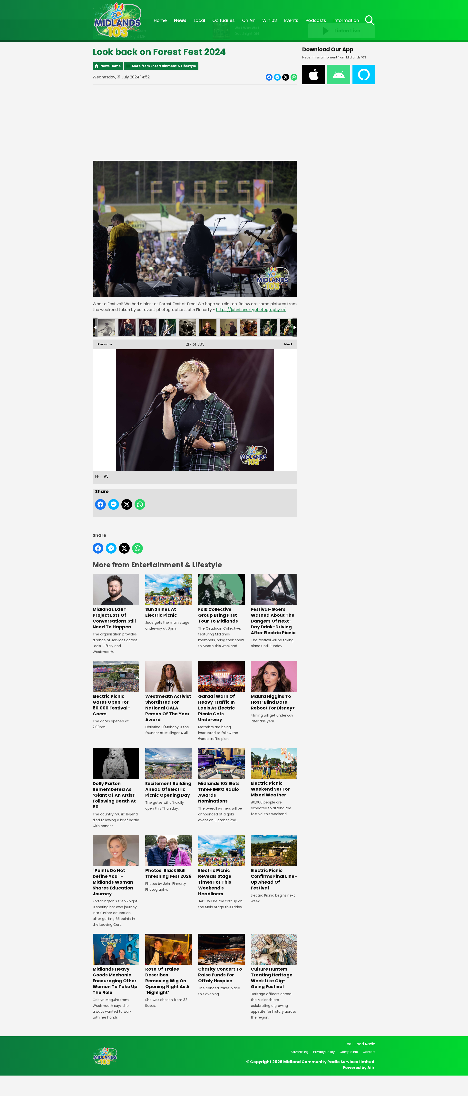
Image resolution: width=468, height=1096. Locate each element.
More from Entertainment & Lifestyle (164, 66)
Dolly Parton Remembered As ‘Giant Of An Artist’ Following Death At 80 (114, 795)
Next (285, 344)
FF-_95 (147, 327)
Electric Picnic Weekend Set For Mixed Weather (270, 789)
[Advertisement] (195, 123)
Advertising (299, 1051)
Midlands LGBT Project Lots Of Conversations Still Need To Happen (114, 618)
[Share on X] (285, 77)
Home (160, 20)
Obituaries (223, 20)
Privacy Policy (324, 1051)
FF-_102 (268, 327)
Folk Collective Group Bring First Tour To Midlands (218, 615)
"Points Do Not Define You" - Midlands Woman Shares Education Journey (113, 882)
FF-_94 (127, 327)
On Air (248, 20)
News (180, 20)
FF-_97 (167, 327)
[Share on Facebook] (269, 77)
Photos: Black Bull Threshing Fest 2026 (168, 873)
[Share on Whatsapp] (294, 77)
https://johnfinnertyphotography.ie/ (251, 309)
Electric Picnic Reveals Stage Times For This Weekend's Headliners (214, 882)
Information (346, 20)
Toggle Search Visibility (370, 25)
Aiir (370, 1067)
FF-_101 (248, 327)
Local (199, 20)
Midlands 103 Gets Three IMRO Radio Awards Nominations (219, 792)
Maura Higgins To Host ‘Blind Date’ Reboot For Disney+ (273, 702)
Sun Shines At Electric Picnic (161, 612)
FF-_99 (207, 327)
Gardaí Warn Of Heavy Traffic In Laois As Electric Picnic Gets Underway (216, 708)
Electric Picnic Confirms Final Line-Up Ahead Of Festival (274, 879)
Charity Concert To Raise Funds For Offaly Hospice (220, 975)
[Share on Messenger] (277, 77)
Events (291, 20)
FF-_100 (228, 327)
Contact (369, 1051)
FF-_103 (288, 327)
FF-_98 (187, 327)
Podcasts (316, 20)
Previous (103, 344)
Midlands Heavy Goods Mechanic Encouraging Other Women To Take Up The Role (115, 980)
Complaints (349, 1051)
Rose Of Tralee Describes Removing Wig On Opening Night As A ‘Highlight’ (167, 980)
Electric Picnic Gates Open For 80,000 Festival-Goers (111, 705)
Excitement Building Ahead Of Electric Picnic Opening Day (168, 789)
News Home (110, 66)
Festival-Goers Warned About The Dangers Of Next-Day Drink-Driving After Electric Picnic (273, 620)
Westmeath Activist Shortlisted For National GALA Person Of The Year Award (168, 708)
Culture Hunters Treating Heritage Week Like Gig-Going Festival (271, 978)
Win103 (269, 20)
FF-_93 (106, 327)
